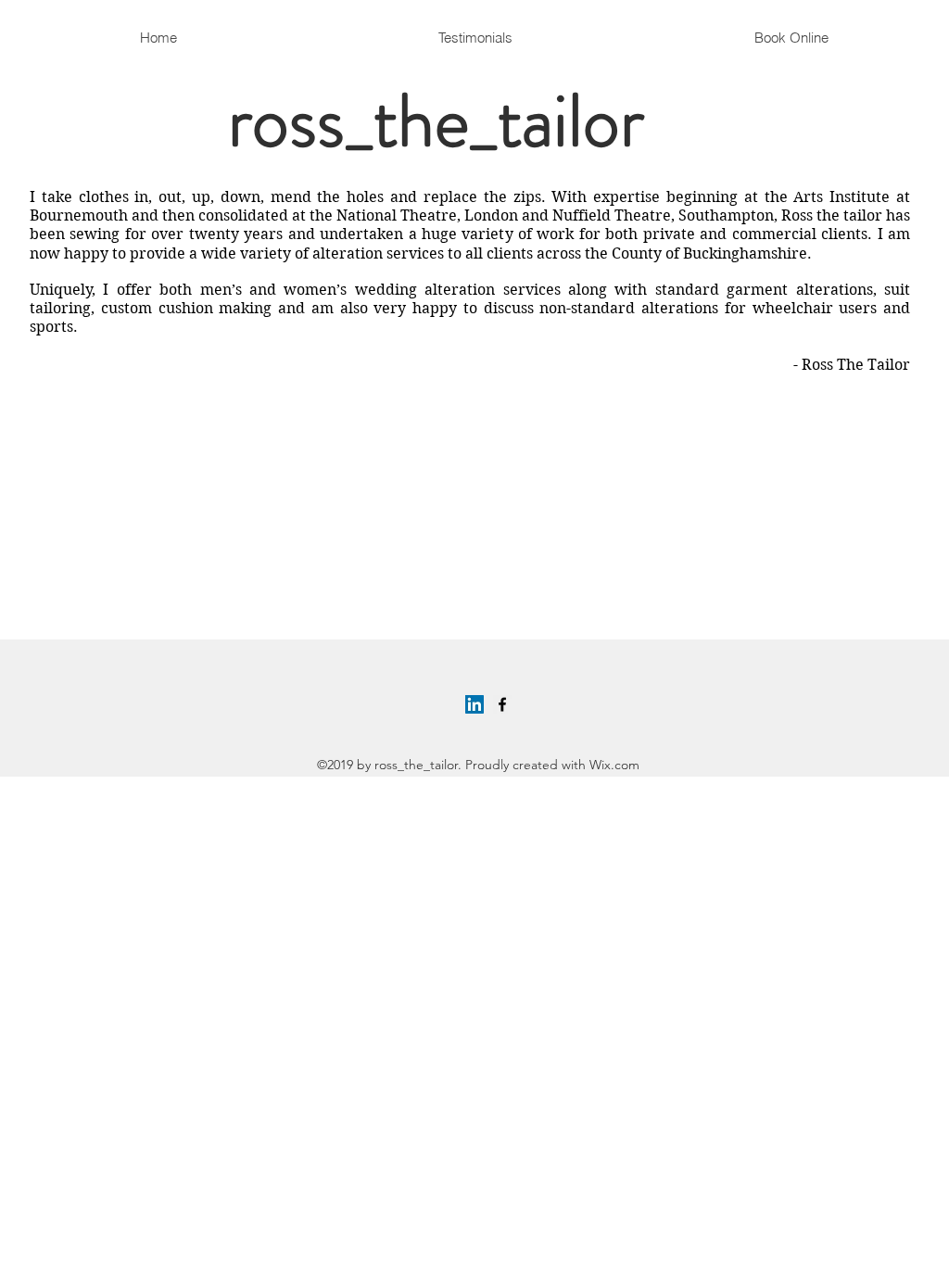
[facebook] (502, 704)
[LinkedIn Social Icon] (474, 704)
